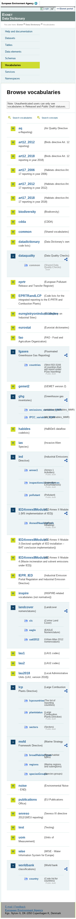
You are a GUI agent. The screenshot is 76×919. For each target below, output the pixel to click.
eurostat (25, 327)
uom (22, 837)
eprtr (22, 282)
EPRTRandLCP (30, 295)
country (33, 878)
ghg (21, 396)
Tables (8, 45)
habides (24, 428)
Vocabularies (13, 65)
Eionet (20, 25)
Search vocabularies (22, 118)
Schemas (10, 58)
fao (21, 337)
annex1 (33, 470)
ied (21, 456)
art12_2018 (27, 156)
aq (20, 128)
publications (28, 799)
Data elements (13, 51)
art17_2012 (27, 184)
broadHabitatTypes (36, 755)
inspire (24, 593)
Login (46, 8)
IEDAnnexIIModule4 (31, 557)
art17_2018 (27, 197)
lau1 (22, 653)
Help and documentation (18, 31)
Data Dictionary (33, 25)
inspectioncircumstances (36, 482)
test (21, 827)
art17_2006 (27, 170)
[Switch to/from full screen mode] (53, 9)
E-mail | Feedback (15, 906)
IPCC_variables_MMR (36, 417)
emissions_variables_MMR (36, 409)
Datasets (10, 38)
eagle (32, 630)
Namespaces (12, 78)
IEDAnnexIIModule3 (31, 539)
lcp (21, 687)
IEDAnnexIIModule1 (31, 509)
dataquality (27, 255)
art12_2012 (27, 142)
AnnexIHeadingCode (36, 523)
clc (31, 620)
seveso (24, 813)
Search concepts (50, 118)
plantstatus (35, 712)
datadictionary (29, 241)
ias (21, 442)
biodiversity (27, 211)
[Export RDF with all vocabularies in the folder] (65, 260)
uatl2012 (34, 639)
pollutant (34, 495)
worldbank (26, 865)
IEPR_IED (26, 575)
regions (33, 764)
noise (23, 785)
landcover (26, 607)
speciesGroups (36, 773)
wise (22, 851)
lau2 (22, 663)
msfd (22, 741)
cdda (22, 221)
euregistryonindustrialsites (31, 313)
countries (35, 364)
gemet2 (24, 386)
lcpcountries (36, 700)
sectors (33, 727)
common (25, 231)
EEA (21, 3)
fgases (23, 351)
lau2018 (24, 673)
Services (10, 71)
